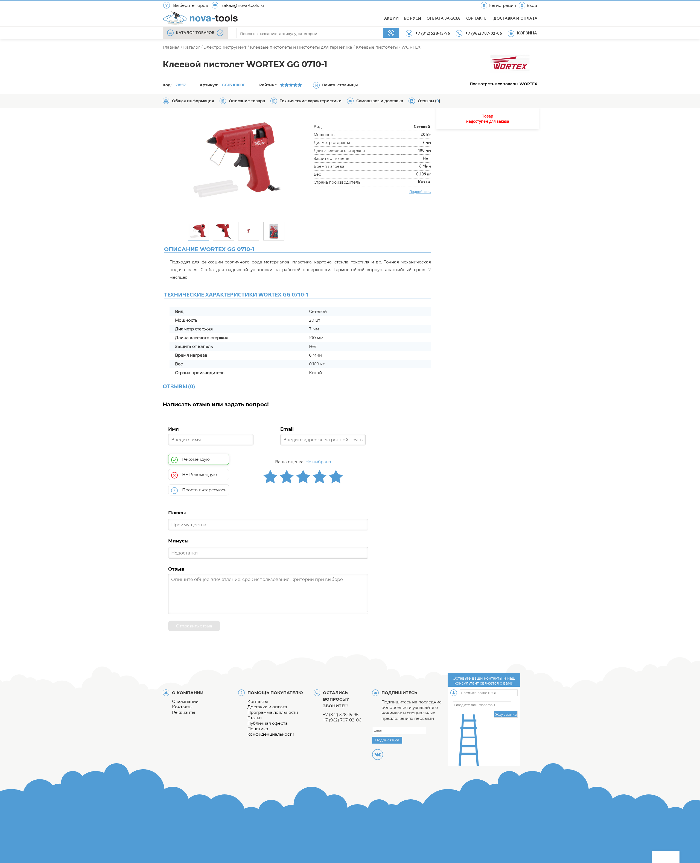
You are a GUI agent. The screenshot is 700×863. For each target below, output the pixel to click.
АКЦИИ (391, 18)
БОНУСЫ (412, 18)
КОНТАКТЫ (476, 18)
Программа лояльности (272, 712)
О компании (185, 701)
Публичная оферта (267, 723)
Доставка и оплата (267, 706)
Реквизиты (183, 712)
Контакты (182, 706)
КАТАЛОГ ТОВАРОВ (195, 33)
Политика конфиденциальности (270, 731)
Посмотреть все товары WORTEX (503, 83)
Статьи (254, 717)
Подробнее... (420, 191)
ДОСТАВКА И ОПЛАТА (515, 18)
